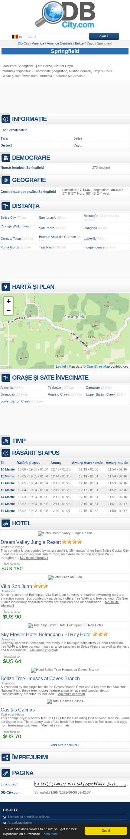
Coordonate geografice (50, 71)
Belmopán (91, 215)
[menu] (16, 36)
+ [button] (9, 301)
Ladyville (90, 238)
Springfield (65, 51)
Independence (94, 247)
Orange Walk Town (15, 226)
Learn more (50, 833)
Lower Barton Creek (15, 401)
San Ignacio (47, 217)
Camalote (93, 387)
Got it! (106, 830)
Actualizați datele (15, 130)
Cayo (77, 145)
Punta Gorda (10, 247)
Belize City (8, 217)
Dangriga (90, 228)
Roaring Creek (58, 394)
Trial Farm (46, 247)
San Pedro (46, 228)
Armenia (46, 76)
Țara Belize (43, 66)
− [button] (9, 310)
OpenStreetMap (98, 366)
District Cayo (63, 66)
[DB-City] (65, 29)
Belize (77, 138)
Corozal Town (11, 238)
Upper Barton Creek (100, 394)
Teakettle (60, 76)
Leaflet (61, 366)
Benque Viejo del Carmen (57, 237)
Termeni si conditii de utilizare (29, 817)
